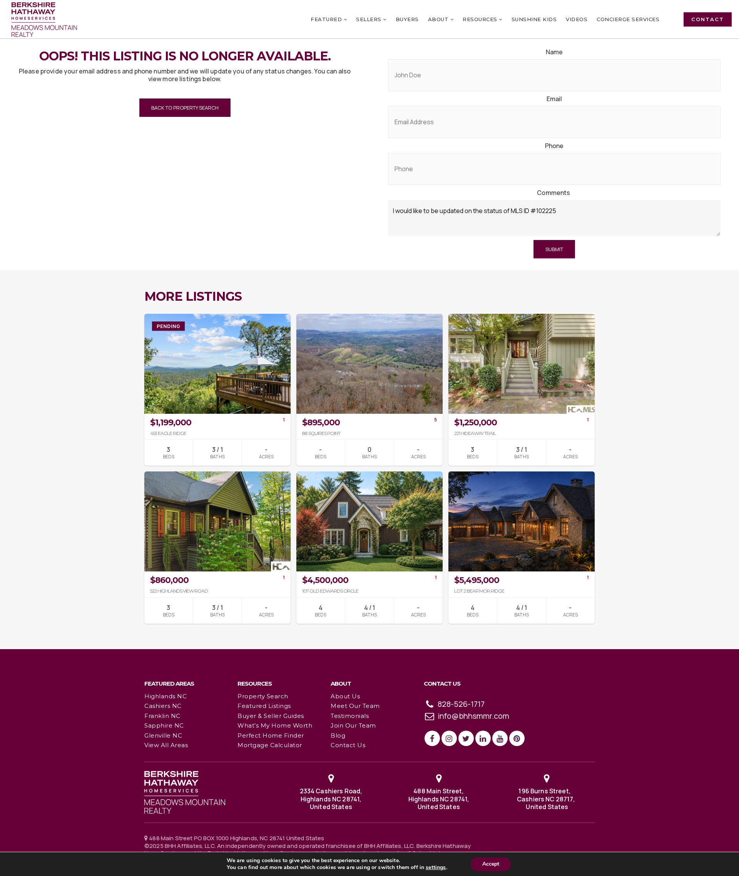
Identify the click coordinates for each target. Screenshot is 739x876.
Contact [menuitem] (707, 19)
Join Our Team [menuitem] (353, 725)
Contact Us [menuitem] (348, 745)
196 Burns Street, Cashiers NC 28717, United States (546, 799)
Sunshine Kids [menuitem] (534, 19)
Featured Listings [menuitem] (264, 705)
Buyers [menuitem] (407, 19)
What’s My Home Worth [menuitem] (274, 725)
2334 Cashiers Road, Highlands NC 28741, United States (331, 799)
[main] (369, 324)
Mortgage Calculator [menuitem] (269, 745)
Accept (490, 864)
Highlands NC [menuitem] (165, 696)
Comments (553, 193)
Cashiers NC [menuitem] (163, 705)
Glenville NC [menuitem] (163, 735)
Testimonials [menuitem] (350, 715)
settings (436, 867)
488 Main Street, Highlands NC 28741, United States (439, 799)
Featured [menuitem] (327, 19)
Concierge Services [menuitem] (628, 19)
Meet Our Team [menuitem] (355, 705)
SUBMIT (554, 249)
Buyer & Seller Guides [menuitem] (270, 715)
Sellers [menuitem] (369, 19)
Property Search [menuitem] (262, 696)
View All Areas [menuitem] (166, 745)
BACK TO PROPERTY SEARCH (185, 107)
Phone (554, 146)
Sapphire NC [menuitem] (164, 725)
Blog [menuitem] (338, 735)
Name (554, 52)
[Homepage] (44, 19)
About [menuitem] (439, 19)
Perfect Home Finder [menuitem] (270, 735)
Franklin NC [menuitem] (162, 715)
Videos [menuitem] (576, 19)
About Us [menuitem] (345, 696)
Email (554, 99)
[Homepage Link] (184, 792)
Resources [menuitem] (481, 19)
